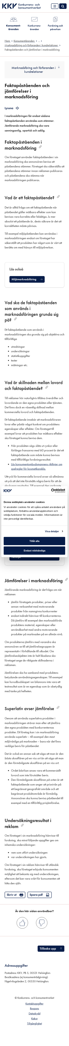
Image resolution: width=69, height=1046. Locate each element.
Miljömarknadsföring (24, 279)
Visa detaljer (52, 531)
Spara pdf (36, 895)
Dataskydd (34, 1013)
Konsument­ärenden (13, 27)
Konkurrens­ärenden (34, 27)
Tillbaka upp (48, 949)
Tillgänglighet (34, 1023)
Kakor (34, 1018)
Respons (34, 1008)
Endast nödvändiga (34, 550)
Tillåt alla (34, 541)
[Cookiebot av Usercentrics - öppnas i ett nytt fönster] (51, 491)
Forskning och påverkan (55, 27)
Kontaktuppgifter (34, 1003)
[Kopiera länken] (40, 146)
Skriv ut (11, 895)
